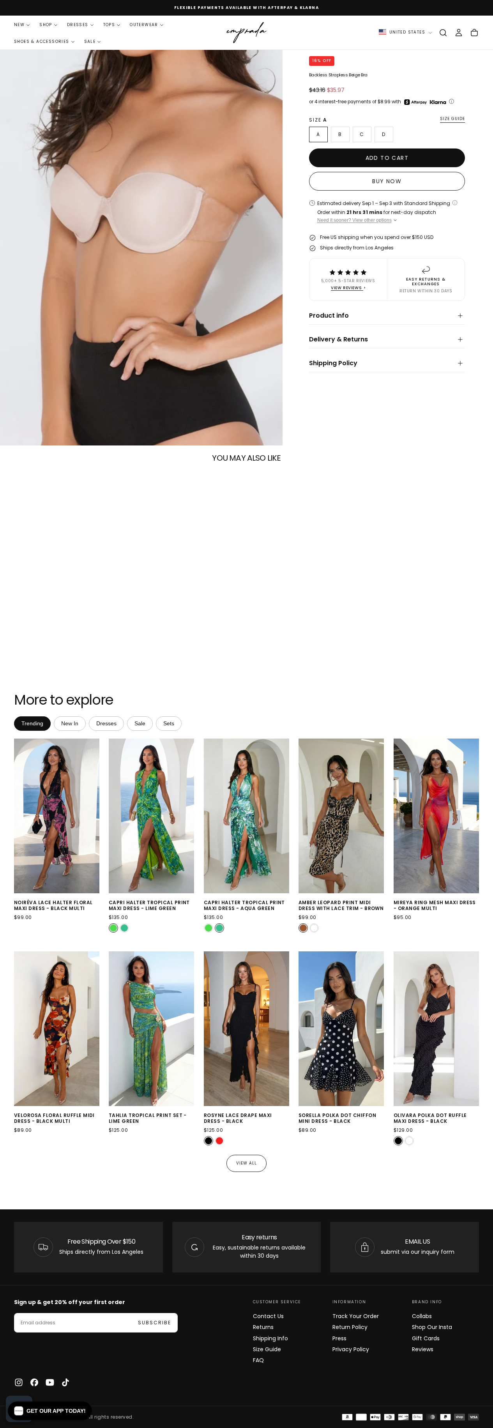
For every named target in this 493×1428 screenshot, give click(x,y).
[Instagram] (18, 1382)
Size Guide (267, 1349)
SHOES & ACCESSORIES (41, 41)
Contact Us (268, 1316)
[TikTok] (65, 1382)
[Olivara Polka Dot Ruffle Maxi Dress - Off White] (409, 1141)
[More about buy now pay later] (451, 101)
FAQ (258, 1360)
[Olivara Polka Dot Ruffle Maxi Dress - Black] (398, 1141)
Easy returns (259, 1237)
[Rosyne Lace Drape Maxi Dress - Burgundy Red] (219, 1141)
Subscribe (154, 1322)
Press (339, 1338)
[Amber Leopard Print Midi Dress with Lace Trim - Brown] (303, 928)
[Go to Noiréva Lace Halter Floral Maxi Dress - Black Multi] (56, 816)
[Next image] (92, 816)
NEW (19, 25)
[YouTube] (50, 1382)
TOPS (109, 25)
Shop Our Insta (432, 1327)
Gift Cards (426, 1338)
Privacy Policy (350, 1349)
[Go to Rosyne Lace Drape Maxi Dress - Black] (246, 1028)
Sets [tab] (168, 723)
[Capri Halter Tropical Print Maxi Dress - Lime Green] (113, 928)
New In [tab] (69, 723)
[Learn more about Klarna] (438, 102)
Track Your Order (355, 1316)
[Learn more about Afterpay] (415, 102)
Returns (263, 1327)
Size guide (452, 119)
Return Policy (350, 1327)
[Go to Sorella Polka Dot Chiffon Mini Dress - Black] (341, 1028)
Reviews (422, 1349)
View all (246, 1163)
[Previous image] (21, 816)
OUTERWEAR (144, 25)
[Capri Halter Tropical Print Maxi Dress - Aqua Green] (124, 928)
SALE (90, 41)
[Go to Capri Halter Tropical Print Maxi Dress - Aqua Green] (246, 816)
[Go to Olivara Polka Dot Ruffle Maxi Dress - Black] (436, 1028)
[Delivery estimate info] (455, 202)
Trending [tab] (32, 723)
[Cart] (474, 33)
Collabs (422, 1316)
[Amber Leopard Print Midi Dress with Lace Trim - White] (314, 928)
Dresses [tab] (106, 723)
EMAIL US (417, 1241)
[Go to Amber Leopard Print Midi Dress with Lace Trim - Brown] (341, 816)
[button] (443, 33)
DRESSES (77, 25)
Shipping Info (270, 1338)
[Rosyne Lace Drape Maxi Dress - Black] (208, 1141)
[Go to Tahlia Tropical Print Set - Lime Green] (151, 1028)
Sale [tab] (139, 723)
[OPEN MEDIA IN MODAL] (270, 433)
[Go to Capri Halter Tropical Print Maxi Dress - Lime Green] (151, 816)
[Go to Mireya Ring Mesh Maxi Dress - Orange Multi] (436, 816)
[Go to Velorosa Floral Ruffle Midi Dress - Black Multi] (56, 1028)
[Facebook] (34, 1382)
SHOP (45, 25)
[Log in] (458, 33)
